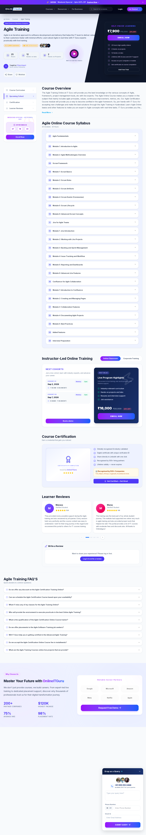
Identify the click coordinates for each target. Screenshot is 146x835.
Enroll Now (124, 38)
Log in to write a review (92, 559)
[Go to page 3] (94, 537)
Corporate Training (131, 358)
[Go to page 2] (91, 537)
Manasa (59, 505)
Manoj (110, 505)
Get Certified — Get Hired (117, 481)
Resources (62, 9)
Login (120, 9)
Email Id (108, 814)
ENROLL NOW (116, 416)
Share (10, 74)
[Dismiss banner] (143, 2)
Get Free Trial (123, 69)
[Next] (103, 537)
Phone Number (110, 804)
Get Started (133, 9)
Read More (46, 112)
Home (7, 19)
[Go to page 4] (97, 537)
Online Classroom (110, 358)
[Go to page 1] (87, 537)
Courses (49, 9)
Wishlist (21, 74)
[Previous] (82, 537)
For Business (77, 9)
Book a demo (68, 421)
